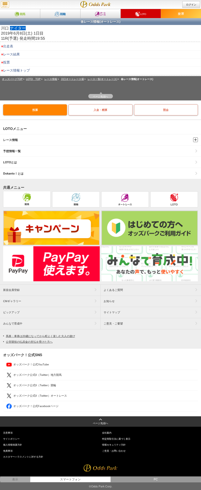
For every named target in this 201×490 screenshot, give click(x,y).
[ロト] (141, 13)
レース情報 (50, 79)
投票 (6, 62)
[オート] (100, 13)
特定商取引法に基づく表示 (116, 439)
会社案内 (106, 432)
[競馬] (20, 13)
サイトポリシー (11, 439)
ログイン (191, 4)
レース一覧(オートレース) (102, 79)
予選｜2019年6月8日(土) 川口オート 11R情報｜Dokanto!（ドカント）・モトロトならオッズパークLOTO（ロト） (95, 4)
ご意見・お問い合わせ (114, 451)
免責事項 (8, 451)
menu (5, 4)
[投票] (181, 13)
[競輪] (60, 13)
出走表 (8, 46)
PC (156, 479)
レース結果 (11, 54)
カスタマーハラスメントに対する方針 (23, 456)
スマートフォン (70, 479)
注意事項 (8, 432)
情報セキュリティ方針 (114, 444)
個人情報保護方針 (12, 444)
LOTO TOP (33, 79)
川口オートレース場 (72, 79)
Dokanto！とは (13, 173)
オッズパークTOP (12, 79)
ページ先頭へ (100, 96)
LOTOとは (10, 162)
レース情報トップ (16, 70)
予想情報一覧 (12, 151)
